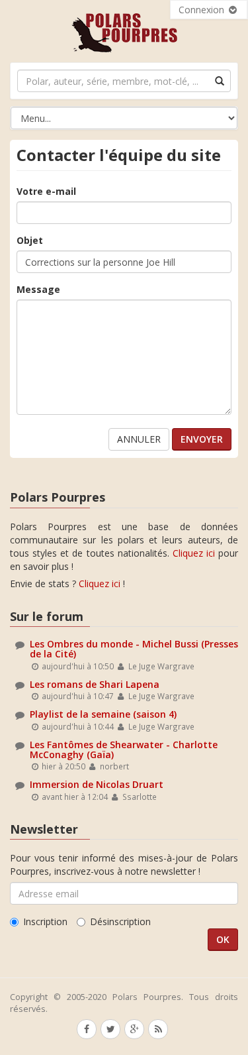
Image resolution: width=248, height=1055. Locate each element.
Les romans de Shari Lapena (94, 684)
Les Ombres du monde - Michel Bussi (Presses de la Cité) (134, 649)
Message (38, 289)
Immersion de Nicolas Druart (96, 784)
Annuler (139, 439)
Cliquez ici (194, 553)
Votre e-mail (46, 191)
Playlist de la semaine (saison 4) (103, 714)
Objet (30, 240)
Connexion (203, 9)
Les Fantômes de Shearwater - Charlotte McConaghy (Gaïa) (124, 749)
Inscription (45, 921)
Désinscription (120, 921)
